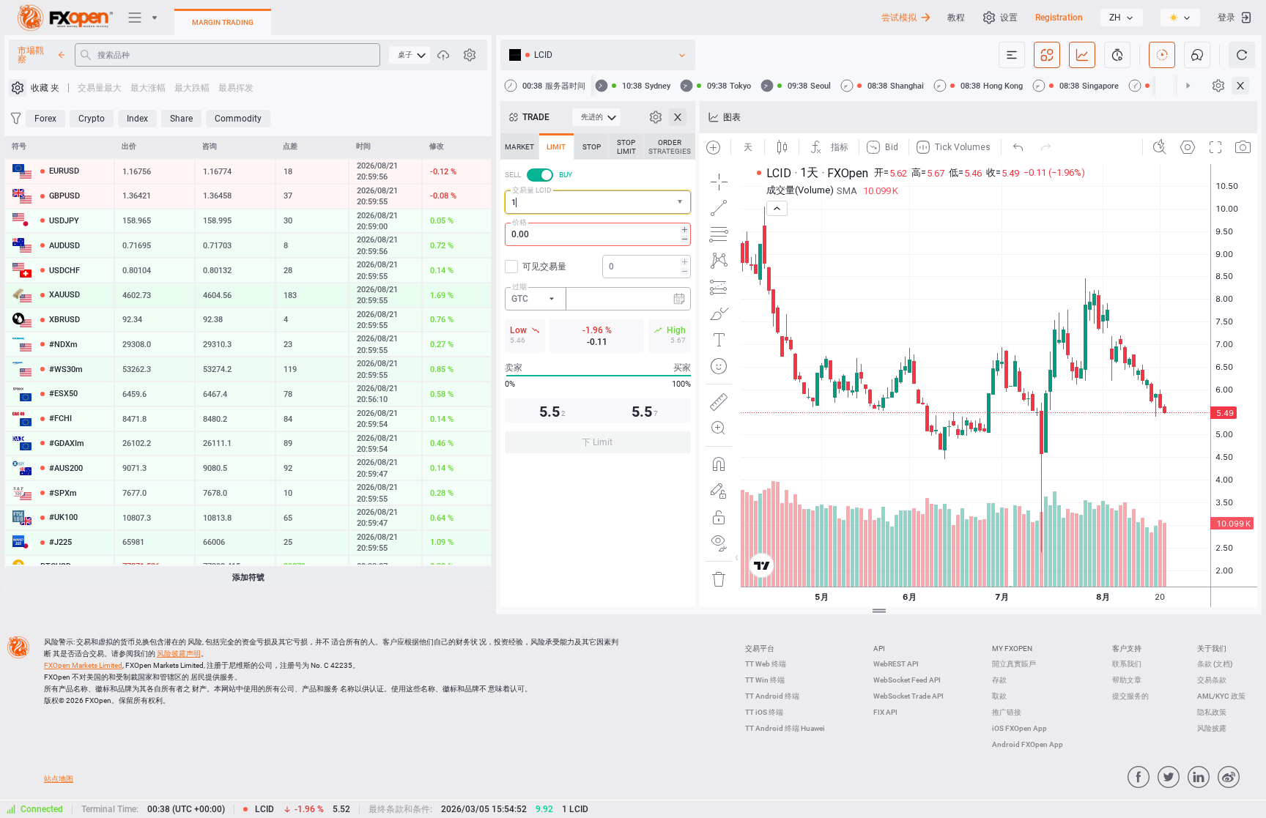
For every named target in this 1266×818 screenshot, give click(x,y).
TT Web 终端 (765, 664)
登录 (1226, 17)
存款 (999, 680)
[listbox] (1121, 17)
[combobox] (598, 202)
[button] (681, 202)
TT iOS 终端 (764, 712)
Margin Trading (222, 22)
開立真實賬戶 (1014, 664)
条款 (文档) (1215, 664)
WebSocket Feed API (907, 680)
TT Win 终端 (765, 680)
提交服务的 (1130, 696)
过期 (519, 287)
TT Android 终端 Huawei (785, 728)
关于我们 (1211, 648)
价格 (519, 222)
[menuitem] (409, 55)
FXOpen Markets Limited (83, 665)
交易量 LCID (532, 190)
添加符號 (248, 577)
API (879, 648)
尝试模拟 (899, 17)
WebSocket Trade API (908, 696)
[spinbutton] (598, 234)
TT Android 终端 (772, 696)
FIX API (885, 712)
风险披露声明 (179, 654)
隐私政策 (1211, 712)
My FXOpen (1012, 648)
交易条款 (1211, 680)
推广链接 (1006, 712)
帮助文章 (1126, 680)
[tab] (519, 146)
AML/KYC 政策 (1221, 696)
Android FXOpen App (1027, 744)
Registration (1059, 17)
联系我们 (1126, 664)
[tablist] (597, 297)
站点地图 (58, 779)
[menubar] (409, 55)
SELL (513, 175)
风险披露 (1211, 728)
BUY (565, 175)
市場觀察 (31, 54)
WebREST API (896, 664)
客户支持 (1126, 648)
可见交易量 (544, 266)
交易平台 (759, 648)
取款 (999, 696)
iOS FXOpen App (1019, 728)
